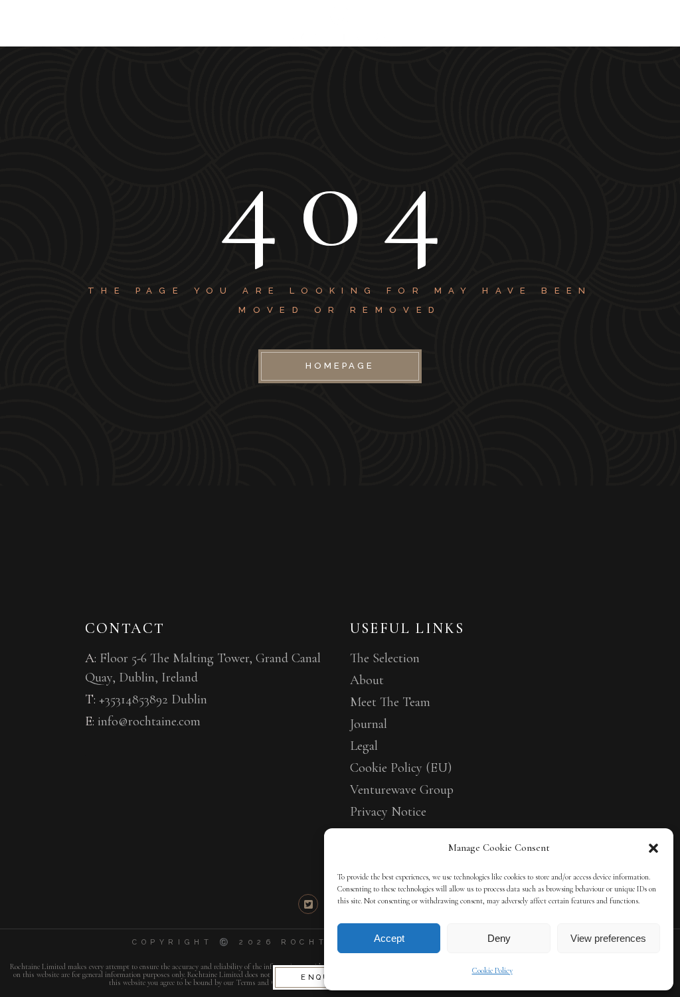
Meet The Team (390, 702)
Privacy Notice (388, 812)
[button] (653, 848)
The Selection (385, 658)
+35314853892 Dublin (153, 699)
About (367, 680)
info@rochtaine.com (149, 721)
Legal (364, 746)
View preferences (608, 938)
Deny (499, 938)
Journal (368, 724)
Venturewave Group (402, 790)
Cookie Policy (492, 970)
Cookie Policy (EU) (401, 768)
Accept (389, 938)
